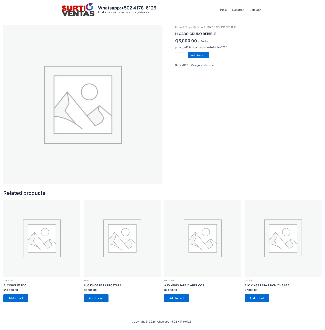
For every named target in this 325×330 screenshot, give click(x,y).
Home (178, 27)
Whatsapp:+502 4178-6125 (127, 7)
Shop (188, 27)
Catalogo (255, 10)
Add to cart (198, 55)
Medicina (198, 27)
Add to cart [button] (15, 298)
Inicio (223, 10)
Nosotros (238, 10)
